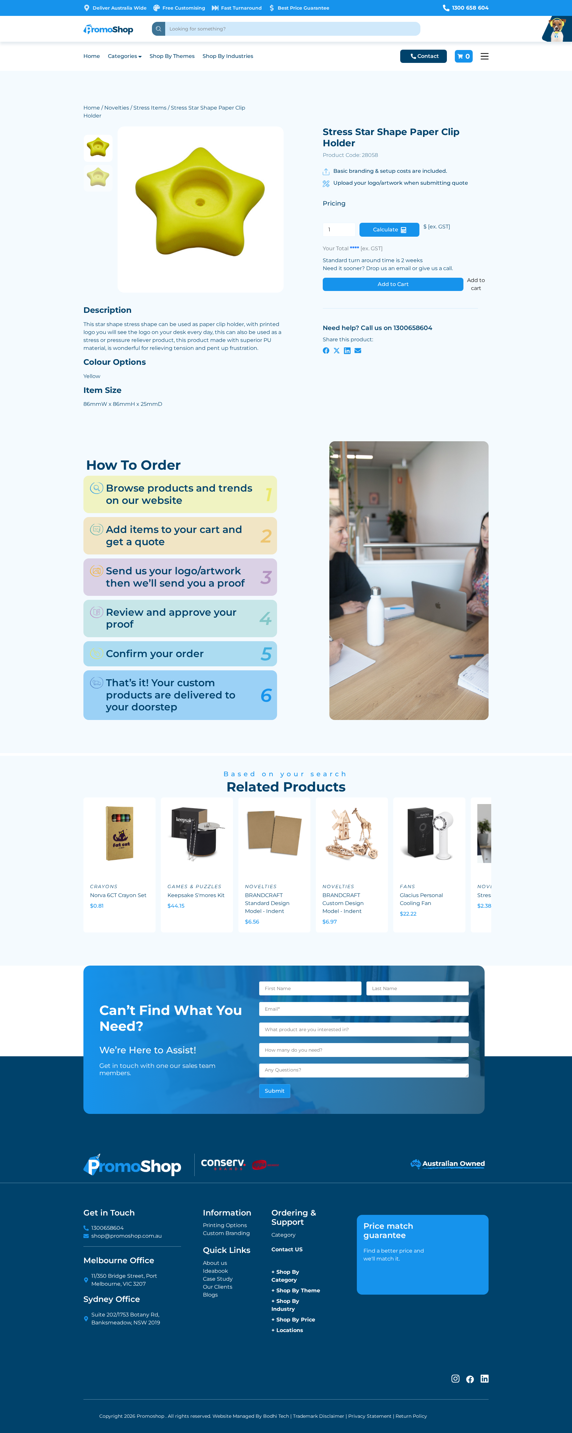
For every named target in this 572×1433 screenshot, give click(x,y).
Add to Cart (393, 284)
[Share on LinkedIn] (347, 350)
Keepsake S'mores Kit (196, 895)
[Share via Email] (358, 350)
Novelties (116, 108)
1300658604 (107, 1228)
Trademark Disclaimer (318, 1416)
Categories (122, 56)
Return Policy (411, 1416)
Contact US (287, 1249)
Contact (428, 56)
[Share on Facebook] (326, 350)
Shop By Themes (172, 56)
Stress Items (150, 108)
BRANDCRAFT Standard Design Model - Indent (267, 903)
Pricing (334, 203)
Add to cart (476, 284)
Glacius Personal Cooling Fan (421, 899)
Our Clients (217, 1287)
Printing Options (225, 1225)
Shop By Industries (228, 56)
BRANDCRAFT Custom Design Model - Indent (343, 903)
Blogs (210, 1295)
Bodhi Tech (276, 1416)
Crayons (104, 886)
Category (283, 1235)
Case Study (218, 1279)
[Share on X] (336, 350)
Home (91, 56)
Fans (407, 886)
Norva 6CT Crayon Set (118, 895)
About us (215, 1263)
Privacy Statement (370, 1416)
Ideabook (215, 1271)
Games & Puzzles (194, 886)
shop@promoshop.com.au (126, 1236)
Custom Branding (226, 1233)
